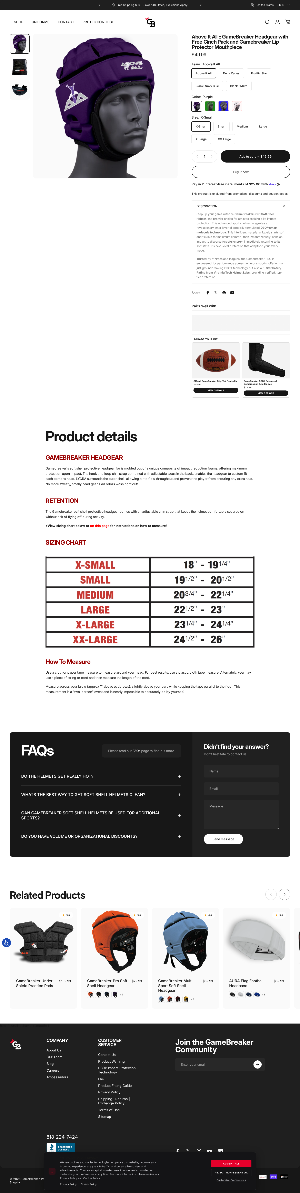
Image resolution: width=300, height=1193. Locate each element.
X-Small (201, 126)
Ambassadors (57, 1077)
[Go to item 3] (20, 90)
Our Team (54, 1057)
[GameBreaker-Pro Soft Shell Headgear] (114, 941)
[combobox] (270, 5)
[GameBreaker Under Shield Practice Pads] (43, 941)
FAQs (136, 751)
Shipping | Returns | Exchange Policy (114, 1101)
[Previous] (99, 5)
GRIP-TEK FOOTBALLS (147, 5)
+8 (264, 994)
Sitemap (104, 1117)
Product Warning (111, 1061)
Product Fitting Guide (115, 1086)
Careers (53, 1070)
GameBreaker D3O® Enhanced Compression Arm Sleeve (260, 382)
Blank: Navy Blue (207, 86)
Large (263, 126)
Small (221, 126)
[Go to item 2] (20, 67)
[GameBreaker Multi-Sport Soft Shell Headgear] (185, 941)
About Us (54, 1050)
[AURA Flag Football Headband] (256, 941)
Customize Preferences (231, 1180)
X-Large (201, 139)
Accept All (231, 1163)
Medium (242, 126)
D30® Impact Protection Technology (117, 1070)
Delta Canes (231, 73)
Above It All (204, 73)
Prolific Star (259, 73)
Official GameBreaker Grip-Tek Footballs (215, 381)
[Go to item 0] (20, 44)
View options (216, 390)
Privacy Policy (109, 1092)
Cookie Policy (89, 1184)
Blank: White (238, 86)
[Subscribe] (257, 1064)
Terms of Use (109, 1110)
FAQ (101, 1079)
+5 (121, 994)
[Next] (200, 5)
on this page (99, 526)
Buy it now (241, 172)
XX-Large (224, 139)
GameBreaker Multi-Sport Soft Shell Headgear (176, 986)
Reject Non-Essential (231, 1172)
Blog (50, 1064)
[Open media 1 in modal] (105, 106)
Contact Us (107, 1055)
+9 (192, 999)
